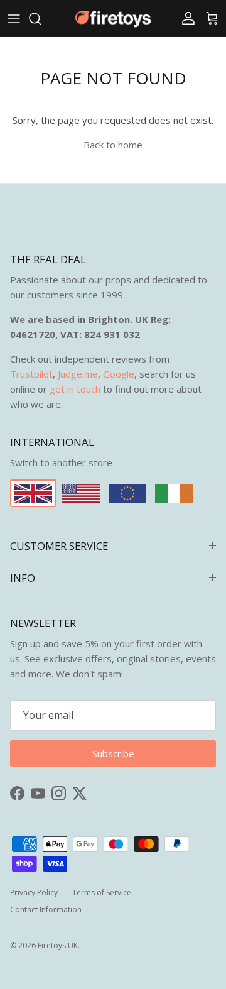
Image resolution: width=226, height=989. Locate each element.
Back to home (113, 144)
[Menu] (14, 19)
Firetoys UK (58, 945)
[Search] (41, 19)
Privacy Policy (34, 892)
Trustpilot (31, 374)
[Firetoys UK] (113, 18)
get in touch (75, 389)
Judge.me (78, 374)
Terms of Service (101, 892)
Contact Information (46, 909)
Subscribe (113, 753)
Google (118, 374)
